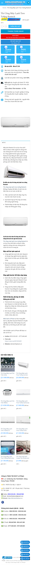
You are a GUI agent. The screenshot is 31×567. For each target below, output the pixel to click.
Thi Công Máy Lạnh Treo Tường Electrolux (7, 457)
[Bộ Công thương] (7, 557)
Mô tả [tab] (3, 142)
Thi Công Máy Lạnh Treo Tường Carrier (22, 374)
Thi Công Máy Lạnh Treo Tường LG (6, 429)
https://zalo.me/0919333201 (13, 341)
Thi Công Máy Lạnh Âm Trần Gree (7, 374)
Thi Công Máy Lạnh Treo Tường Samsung (22, 402)
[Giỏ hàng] (28, 3)
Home (4, 8)
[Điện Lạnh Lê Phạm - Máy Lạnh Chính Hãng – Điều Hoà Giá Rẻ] (15, 2)
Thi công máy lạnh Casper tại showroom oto (22, 458)
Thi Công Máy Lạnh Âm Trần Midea (7, 402)
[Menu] (2, 3)
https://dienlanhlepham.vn (15, 498)
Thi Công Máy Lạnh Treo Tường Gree (22, 429)
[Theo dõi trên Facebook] (2, 502)
